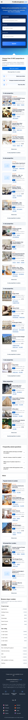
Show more (14, 149)
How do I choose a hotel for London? (12, 457)
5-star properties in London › (14, 152)
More (14, 700)
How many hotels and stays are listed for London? (12, 452)
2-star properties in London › (14, 354)
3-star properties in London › (14, 283)
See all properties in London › (14, 436)
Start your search (14, 68)
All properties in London (14, 72)
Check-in (4, 24)
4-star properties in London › (14, 218)
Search (14, 43)
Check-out (5, 32)
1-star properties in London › (14, 375)
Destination (5, 16)
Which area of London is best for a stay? (11, 462)
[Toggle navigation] (1, 2)
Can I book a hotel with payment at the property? (13, 468)
